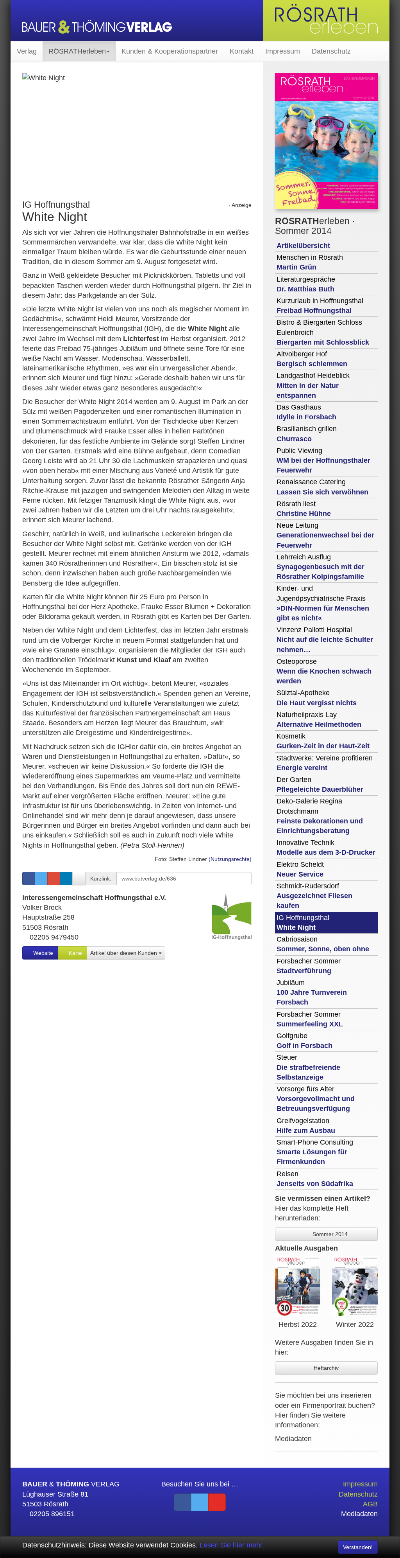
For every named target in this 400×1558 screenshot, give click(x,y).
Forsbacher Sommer (309, 966)
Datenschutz (331, 51)
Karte (74, 953)
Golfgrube (304, 1040)
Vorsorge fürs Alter (316, 1098)
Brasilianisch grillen (307, 433)
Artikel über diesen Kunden (124, 953)
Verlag (27, 51)
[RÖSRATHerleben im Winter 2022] (355, 1286)
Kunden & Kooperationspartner (169, 51)
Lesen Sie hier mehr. (232, 1545)
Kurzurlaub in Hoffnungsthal (320, 305)
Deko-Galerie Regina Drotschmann (320, 816)
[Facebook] (182, 1502)
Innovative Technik (326, 847)
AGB (370, 1504)
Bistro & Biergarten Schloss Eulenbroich (323, 332)
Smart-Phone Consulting (315, 1152)
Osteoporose (324, 671)
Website (42, 953)
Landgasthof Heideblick (313, 385)
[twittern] (41, 878)
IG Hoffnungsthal (303, 922)
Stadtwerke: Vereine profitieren (325, 763)
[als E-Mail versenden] (79, 878)
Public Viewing (323, 460)
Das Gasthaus (306, 412)
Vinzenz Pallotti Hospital (325, 639)
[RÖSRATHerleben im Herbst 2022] (298, 1286)
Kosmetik (323, 741)
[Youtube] (217, 1502)
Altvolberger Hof (312, 359)
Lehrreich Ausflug (320, 566)
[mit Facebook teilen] (29, 878)
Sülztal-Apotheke (317, 697)
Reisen (315, 1179)
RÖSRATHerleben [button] (77, 51)
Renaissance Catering (322, 487)
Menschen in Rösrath (310, 262)
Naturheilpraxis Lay (319, 719)
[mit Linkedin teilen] (66, 878)
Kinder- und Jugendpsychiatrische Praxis (323, 603)
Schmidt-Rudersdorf (314, 895)
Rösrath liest (304, 509)
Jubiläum (312, 992)
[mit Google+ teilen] (54, 878)
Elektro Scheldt (300, 869)
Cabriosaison (323, 944)
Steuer (308, 1067)
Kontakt (242, 51)
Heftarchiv (326, 1368)
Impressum (282, 51)
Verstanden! (358, 1547)
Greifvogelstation (306, 1125)
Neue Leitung (325, 535)
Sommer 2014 (329, 1234)
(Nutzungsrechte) (230, 859)
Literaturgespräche (306, 284)
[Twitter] (200, 1502)
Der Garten (320, 784)
